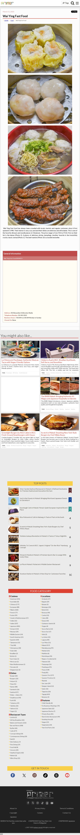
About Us (13, 808)
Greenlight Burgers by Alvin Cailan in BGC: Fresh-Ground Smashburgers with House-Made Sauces (19, 434)
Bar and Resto (60, 445)
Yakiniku (61, 409)
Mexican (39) (14, 632)
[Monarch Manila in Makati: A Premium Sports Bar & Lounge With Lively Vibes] (13, 561)
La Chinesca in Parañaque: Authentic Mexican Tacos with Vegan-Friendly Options (20, 361)
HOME (6, 20)
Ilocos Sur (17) (46, 632)
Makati (56, 409)
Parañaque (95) (47, 667)
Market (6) (13, 755)
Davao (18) (45, 621)
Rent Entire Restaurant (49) (51, 717)
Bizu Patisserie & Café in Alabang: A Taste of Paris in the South (42, 517)
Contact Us (67, 813)
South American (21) (16, 637)
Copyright (13, 813)
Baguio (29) (45, 602)
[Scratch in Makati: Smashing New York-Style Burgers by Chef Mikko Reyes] (60, 430)
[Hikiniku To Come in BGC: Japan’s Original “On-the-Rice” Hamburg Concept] (13, 552)
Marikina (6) (45, 653)
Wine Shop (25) (15, 758)
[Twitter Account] (24, 777)
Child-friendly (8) (47, 703)
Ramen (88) (14, 687)
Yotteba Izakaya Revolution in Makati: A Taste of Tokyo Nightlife (43, 536)
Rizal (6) (44, 681)
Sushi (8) (13, 700)
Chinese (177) (14, 604)
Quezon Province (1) (48, 678)
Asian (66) (13, 651)
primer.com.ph (38, 827)
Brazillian (74, 372)
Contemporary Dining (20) (18, 736)
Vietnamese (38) (15, 648)
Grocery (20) (14, 750)
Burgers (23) (14, 678)
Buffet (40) (13, 728)
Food (12, 20)
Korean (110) (14, 629)
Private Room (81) (47, 714)
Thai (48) (13, 645)
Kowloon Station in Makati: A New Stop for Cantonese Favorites (43, 574)
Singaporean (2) (15, 670)
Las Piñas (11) (46, 642)
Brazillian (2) (14, 653)
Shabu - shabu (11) (16, 695)
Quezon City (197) (48, 675)
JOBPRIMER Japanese (66, 821)
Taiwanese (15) (15, 642)
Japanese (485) (15, 626)
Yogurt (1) (13, 711)
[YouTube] (52, 803)
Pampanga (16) (46, 664)
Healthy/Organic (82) (17, 753)
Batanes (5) (45, 697)
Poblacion (48, 445)
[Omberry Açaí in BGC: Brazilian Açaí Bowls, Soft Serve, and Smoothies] (60, 358)
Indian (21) (13, 621)
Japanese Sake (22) (48, 708)
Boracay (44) (46, 612)
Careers (40, 813)
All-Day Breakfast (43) (17, 720)
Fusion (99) (13, 615)
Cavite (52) (45, 615)
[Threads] (56, 777)
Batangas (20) (46, 607)
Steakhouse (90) (15, 698)
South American (23, 372)
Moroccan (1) (14, 661)
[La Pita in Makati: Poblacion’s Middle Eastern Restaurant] (13, 570)
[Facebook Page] (12, 776)
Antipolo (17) (46, 599)
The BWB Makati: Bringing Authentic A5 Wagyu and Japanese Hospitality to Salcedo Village (58, 398)
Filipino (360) (14, 610)
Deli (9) (12, 739)
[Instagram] (34, 776)
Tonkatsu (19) (14, 703)
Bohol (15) (45, 610)
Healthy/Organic (66, 372)
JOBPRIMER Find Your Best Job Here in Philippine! (40, 822)
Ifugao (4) (45, 626)
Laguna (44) (45, 640)
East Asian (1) (14, 659)
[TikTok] (45, 777)
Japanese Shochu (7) (48, 711)
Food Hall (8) (14, 747)
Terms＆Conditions (67, 808)
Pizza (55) (13, 684)
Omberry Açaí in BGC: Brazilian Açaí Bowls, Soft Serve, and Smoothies (58, 361)
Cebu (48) (45, 618)
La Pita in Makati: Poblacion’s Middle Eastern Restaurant (40, 564)
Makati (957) (46, 645)
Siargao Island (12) (48, 686)
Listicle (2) (13, 717)
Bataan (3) (45, 604)
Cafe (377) (13, 731)
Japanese (67, 409)
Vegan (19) (45, 722)
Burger (24, 445)
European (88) (14, 607)
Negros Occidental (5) (49, 659)
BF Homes (15, 372)
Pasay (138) (45, 670)
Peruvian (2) (14, 667)
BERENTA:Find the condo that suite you (13, 822)
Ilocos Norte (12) (47, 629)
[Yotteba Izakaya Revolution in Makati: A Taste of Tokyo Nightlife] (13, 542)
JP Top (65, 3)
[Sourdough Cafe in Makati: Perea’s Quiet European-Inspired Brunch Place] (13, 514)
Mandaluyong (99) (47, 648)
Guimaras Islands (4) (48, 623)
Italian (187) (14, 623)
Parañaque (9, 372)
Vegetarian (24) (47, 725)
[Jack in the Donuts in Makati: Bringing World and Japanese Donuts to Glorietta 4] (13, 504)
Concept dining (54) (16, 734)
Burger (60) (14, 676)
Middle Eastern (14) (16, 634)
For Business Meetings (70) (51, 706)
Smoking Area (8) (47, 719)
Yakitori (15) (14, 708)
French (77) (14, 612)
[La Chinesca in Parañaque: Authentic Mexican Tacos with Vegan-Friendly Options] (20, 358)
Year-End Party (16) (48, 727)
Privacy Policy (40, 808)
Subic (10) (45, 689)
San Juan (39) (46, 683)
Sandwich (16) (14, 689)
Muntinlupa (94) (47, 656)
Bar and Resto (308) (16, 725)
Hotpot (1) (13, 681)
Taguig (48, 372)
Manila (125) (46, 651)
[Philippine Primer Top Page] (7, 6)
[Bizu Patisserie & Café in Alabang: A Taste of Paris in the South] (13, 523)
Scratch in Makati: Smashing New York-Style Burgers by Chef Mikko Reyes (59, 433)
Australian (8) (14, 602)
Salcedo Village (50, 409)
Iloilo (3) (44, 634)
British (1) (13, 656)
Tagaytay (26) (46, 691)
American (44, 447)
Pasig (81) (45, 672)
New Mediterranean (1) (17, 664)
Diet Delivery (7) (15, 742)
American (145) (15, 599)
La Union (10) (46, 637)
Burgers (30, 445)
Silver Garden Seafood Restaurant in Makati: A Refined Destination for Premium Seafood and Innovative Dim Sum (43, 490)
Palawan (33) (46, 661)
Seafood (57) (14, 692)
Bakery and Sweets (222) (18, 723)
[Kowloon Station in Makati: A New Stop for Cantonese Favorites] (13, 580)
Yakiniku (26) (14, 706)
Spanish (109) (14, 640)
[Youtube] (67, 776)
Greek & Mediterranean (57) (19, 618)
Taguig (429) (46, 694)
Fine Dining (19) (15, 744)
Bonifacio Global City (56, 372)
